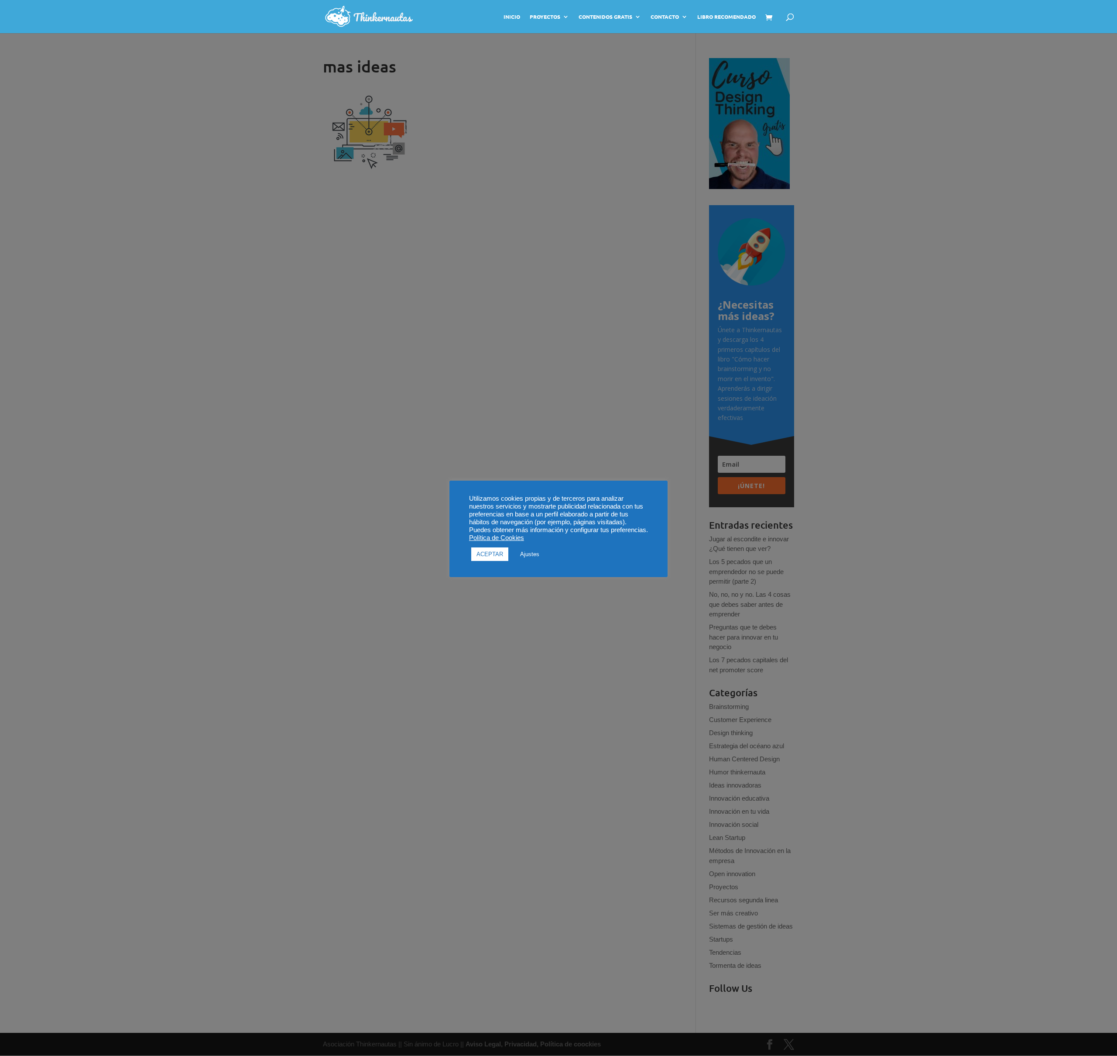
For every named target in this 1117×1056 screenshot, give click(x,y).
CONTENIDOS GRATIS (605, 17)
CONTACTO (665, 17)
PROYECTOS (545, 17)
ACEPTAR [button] (489, 554)
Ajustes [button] (529, 554)
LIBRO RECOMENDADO (726, 17)
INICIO (512, 17)
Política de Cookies (496, 537)
